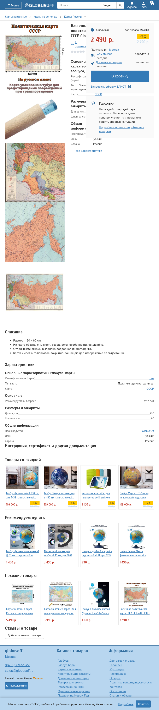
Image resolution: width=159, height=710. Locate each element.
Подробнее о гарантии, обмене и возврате (121, 129)
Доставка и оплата (122, 660)
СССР (150, 388)
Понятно (143, 704)
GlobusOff (148, 431)
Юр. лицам (117, 669)
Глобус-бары (66, 665)
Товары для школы (70, 682)
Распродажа (118, 673)
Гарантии (116, 665)
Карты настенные (70, 669)
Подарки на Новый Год (73, 695)
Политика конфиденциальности (131, 682)
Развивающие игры (71, 686)
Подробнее (125, 704)
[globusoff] (39, 5)
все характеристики (89, 150)
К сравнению (82, 44)
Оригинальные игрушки (74, 691)
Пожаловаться (18, 685)
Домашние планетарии (73, 678)
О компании (118, 691)
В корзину (119, 76)
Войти (143, 7)
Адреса (132, 7)
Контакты (116, 686)
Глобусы (63, 660)
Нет (151, 378)
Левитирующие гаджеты (74, 673)
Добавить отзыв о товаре (24, 635)
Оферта (115, 678)
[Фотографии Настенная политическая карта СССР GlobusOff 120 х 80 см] (35, 53)
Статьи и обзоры (121, 695)
